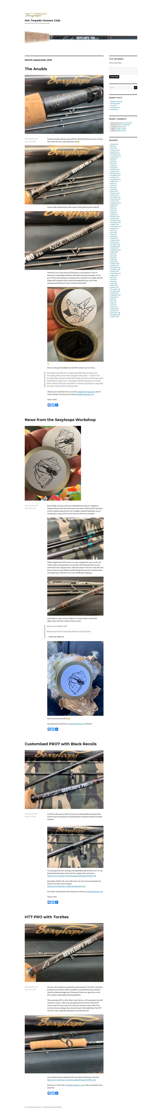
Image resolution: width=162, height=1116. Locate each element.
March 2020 (114, 238)
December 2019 (115, 244)
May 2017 (113, 303)
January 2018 (115, 287)
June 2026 (114, 148)
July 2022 (113, 183)
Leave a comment (30, 141)
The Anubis (36, 69)
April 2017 (114, 305)
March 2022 (114, 191)
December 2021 (115, 197)
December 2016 (115, 313)
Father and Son (121, 131)
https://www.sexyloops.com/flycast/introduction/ (66, 886)
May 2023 (114, 164)
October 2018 (115, 271)
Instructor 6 (114, 109)
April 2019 (114, 260)
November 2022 (115, 175)
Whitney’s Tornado (116, 101)
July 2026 (113, 146)
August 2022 (114, 181)
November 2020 (115, 222)
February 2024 (115, 150)
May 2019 (113, 258)
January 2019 (114, 266)
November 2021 (115, 199)
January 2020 (115, 242)
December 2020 (116, 220)
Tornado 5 (114, 105)
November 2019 (115, 246)
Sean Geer (123, 127)
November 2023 (115, 154)
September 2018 (116, 273)
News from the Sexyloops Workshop (60, 419)
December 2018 (115, 267)
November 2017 (115, 291)
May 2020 (114, 234)
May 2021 (114, 211)
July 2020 (113, 230)
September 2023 (116, 156)
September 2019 (116, 250)
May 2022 (114, 187)
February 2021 (115, 217)
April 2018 (114, 283)
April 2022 (114, 189)
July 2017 (113, 299)
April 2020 (114, 236)
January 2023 (115, 171)
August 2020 (114, 228)
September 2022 (116, 179)
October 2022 (115, 177)
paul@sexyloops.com (85, 394)
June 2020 (114, 232)
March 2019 (114, 262)
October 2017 (114, 293)
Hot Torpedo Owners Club (42, 20)
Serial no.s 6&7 (115, 107)
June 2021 (114, 209)
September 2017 (115, 295)
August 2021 (114, 205)
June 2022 (114, 185)
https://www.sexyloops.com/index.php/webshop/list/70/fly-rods (71, 876)
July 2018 (113, 277)
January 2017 (114, 311)
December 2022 (115, 173)
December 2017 (115, 289)
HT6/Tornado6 (115, 103)
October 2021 (115, 201)
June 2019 (113, 256)
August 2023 (114, 158)
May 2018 (113, 281)
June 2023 (114, 162)
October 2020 (115, 224)
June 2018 (114, 279)
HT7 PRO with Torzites (47, 917)
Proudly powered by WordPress (52, 1107)
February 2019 (115, 264)
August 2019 (114, 252)
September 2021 (116, 203)
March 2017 (114, 307)
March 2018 (114, 285)
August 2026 (114, 144)
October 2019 (114, 248)
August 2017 (114, 297)
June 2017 (113, 301)
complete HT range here (86, 392)
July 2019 (113, 254)
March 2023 (114, 168)
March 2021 (114, 215)
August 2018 (114, 275)
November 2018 (115, 269)
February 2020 (115, 240)
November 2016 (115, 315)
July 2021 (113, 207)
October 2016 (114, 316)
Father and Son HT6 (126, 123)
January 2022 (115, 195)
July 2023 (113, 160)
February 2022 (115, 193)
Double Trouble (121, 129)
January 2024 (115, 152)
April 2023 (114, 166)
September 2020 (116, 226)
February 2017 (115, 309)
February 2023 (115, 169)
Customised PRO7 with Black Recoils (61, 744)
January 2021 (115, 218)
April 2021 (114, 213)
